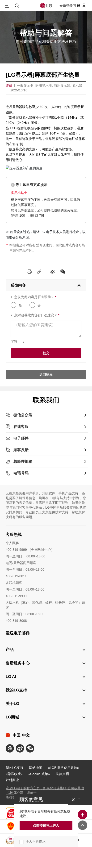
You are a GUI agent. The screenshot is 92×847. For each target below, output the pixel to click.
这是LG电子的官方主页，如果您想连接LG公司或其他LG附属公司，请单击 (45, 790)
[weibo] (52, 271)
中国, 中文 (21, 735)
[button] (46, 663)
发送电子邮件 (18, 633)
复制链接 (39, 271)
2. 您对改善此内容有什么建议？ (35, 315)
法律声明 (62, 774)
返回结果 (46, 374)
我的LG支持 (14, 768)
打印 (29, 271)
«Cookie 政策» (39, 774)
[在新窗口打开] (10, 748)
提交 (46, 353)
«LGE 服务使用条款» (63, 768)
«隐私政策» (14, 774)
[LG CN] (62, 271)
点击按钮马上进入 (46, 825)
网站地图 (35, 768)
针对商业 (12, 780)
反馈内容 (18, 285)
